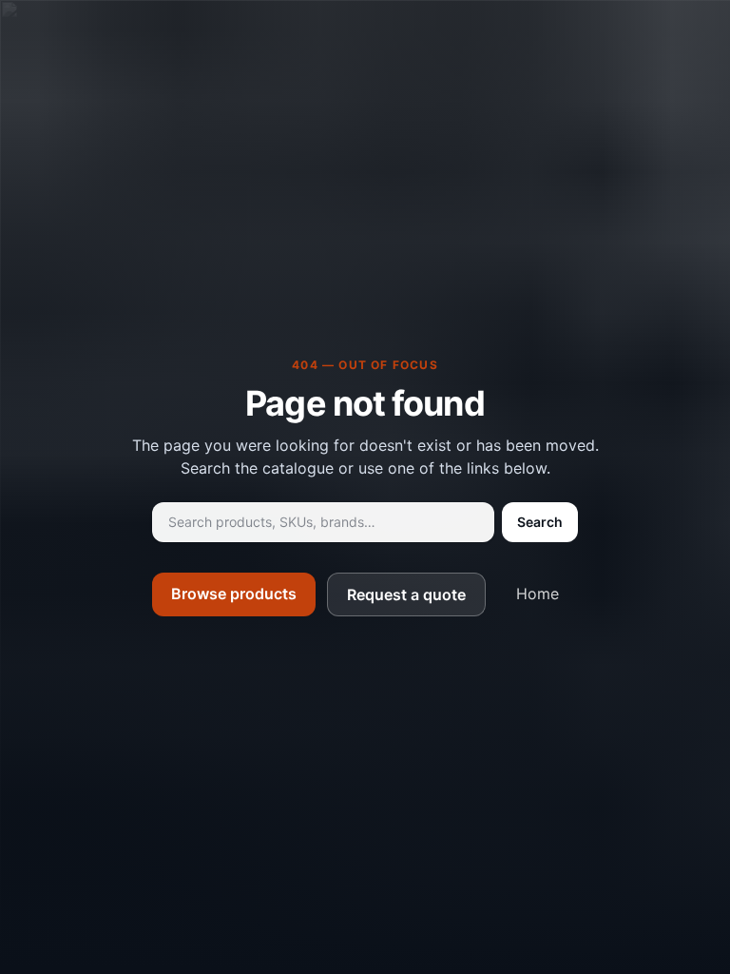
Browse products (234, 593)
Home (537, 593)
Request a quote (406, 594)
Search (540, 522)
